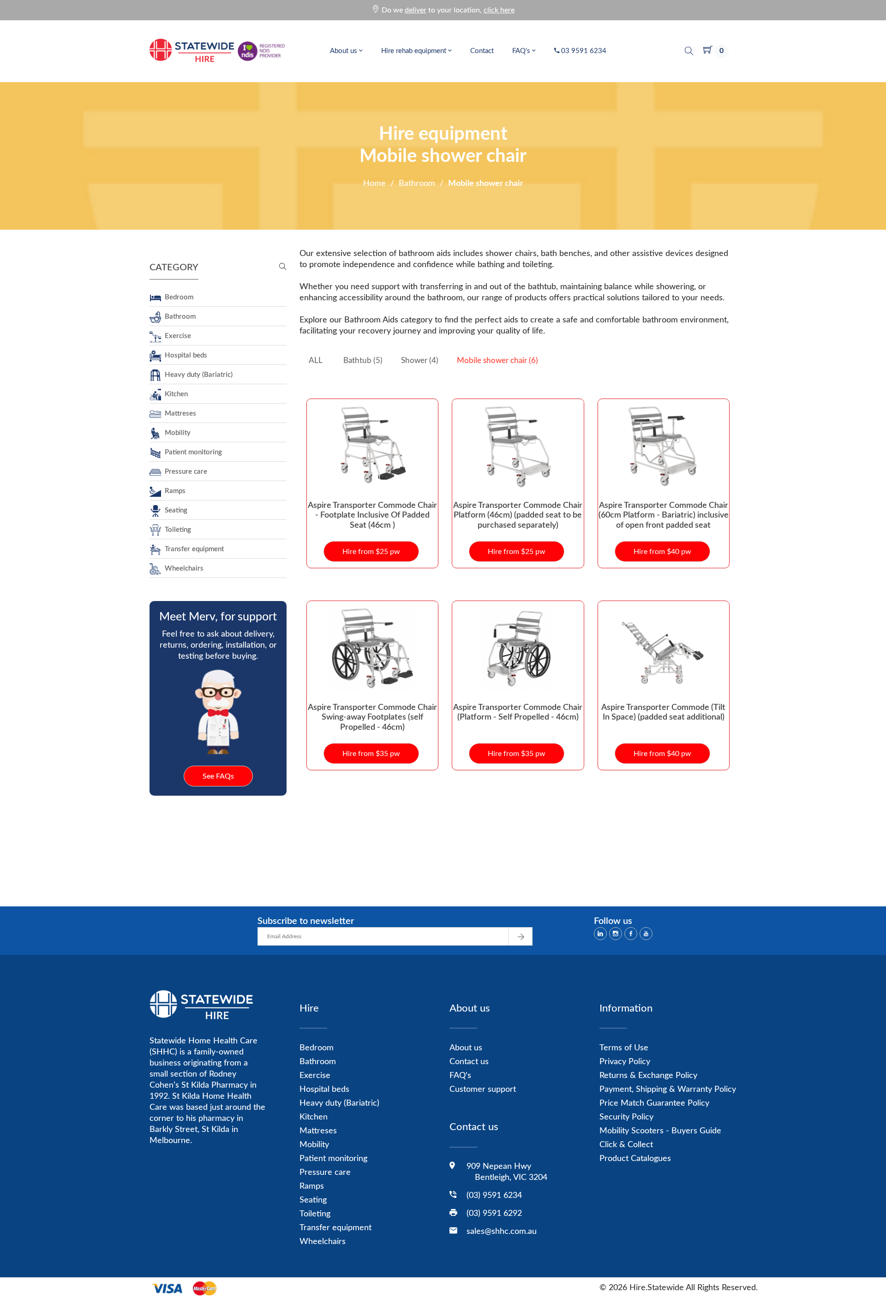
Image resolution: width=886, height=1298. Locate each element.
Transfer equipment (192, 549)
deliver (415, 10)
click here (499, 10)
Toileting (176, 529)
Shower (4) (419, 360)
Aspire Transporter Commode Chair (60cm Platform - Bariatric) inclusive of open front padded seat (664, 515)
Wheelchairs (182, 568)
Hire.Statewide (656, 1288)
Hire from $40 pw (662, 551)
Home (374, 183)
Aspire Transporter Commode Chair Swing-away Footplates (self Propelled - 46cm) (372, 717)
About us (344, 51)
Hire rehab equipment (414, 51)
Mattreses (178, 413)
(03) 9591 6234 (494, 1195)
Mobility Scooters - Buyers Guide (660, 1131)
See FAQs (218, 776)
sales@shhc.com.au (502, 1231)
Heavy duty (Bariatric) (197, 374)
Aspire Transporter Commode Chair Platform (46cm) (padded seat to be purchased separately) (517, 515)
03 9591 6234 (582, 51)
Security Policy (626, 1117)
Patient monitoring (191, 452)
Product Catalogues (635, 1159)
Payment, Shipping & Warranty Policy (667, 1089)
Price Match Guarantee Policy (654, 1103)
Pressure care (184, 471)
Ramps (173, 491)
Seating (174, 510)
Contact (482, 51)
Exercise (176, 336)
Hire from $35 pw (371, 753)
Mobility (176, 432)
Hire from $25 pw (371, 551)
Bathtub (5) (363, 360)
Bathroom (417, 183)
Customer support (482, 1089)
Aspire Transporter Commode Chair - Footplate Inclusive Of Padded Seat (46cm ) (372, 515)
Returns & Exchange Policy (648, 1076)
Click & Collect (626, 1145)
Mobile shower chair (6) (497, 360)
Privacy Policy (624, 1062)
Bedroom (177, 297)
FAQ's (522, 51)
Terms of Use (623, 1048)
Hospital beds (184, 355)
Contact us (469, 1062)
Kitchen (174, 394)
